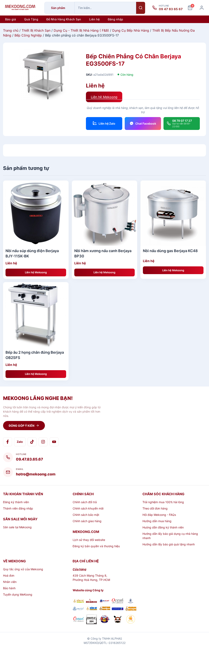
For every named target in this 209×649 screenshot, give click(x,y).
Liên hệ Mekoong (104, 97)
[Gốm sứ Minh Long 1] (78, 609)
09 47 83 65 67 (171, 9)
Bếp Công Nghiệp (28, 35)
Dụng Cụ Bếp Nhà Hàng (130, 30)
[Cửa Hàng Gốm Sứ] (130, 609)
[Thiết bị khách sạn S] (117, 620)
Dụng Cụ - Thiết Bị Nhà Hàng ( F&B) (81, 30)
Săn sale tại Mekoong (17, 527)
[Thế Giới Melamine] (91, 601)
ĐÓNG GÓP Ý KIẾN (21, 425)
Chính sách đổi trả (85, 502)
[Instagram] (43, 441)
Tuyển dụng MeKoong (17, 594)
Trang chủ (10, 30)
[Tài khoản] (201, 7)
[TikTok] (32, 441)
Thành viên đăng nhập (18, 508)
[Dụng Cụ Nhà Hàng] (104, 620)
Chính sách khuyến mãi (88, 508)
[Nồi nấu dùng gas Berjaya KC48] (173, 213)
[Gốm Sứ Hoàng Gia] (78, 601)
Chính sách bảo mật (86, 514)
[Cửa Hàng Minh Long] (130, 601)
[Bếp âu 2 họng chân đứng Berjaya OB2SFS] (36, 315)
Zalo (20, 441)
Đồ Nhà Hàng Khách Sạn (63, 19)
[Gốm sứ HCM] (91, 609)
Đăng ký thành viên (16, 502)
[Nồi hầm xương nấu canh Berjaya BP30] (104, 213)
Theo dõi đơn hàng (155, 508)
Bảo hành (9, 588)
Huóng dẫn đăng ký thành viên (163, 527)
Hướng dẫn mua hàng (156, 521)
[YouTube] (54, 441)
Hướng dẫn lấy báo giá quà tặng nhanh (168, 544)
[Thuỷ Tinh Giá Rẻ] (104, 609)
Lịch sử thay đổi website (89, 540)
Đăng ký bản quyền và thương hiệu (96, 546)
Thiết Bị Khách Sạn (36, 30)
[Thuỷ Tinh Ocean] (78, 620)
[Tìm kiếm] (140, 8)
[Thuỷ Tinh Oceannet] (117, 601)
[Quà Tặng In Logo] (130, 620)
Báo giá (10, 19)
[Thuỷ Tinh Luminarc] (117, 609)
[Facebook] (7, 441)
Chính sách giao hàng (87, 521)
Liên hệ (94, 19)
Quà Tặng (31, 19)
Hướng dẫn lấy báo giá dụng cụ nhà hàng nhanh (170, 536)
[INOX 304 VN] (91, 620)
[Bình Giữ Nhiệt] (104, 601)
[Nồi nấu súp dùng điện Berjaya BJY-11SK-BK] (36, 213)
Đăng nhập (115, 19)
